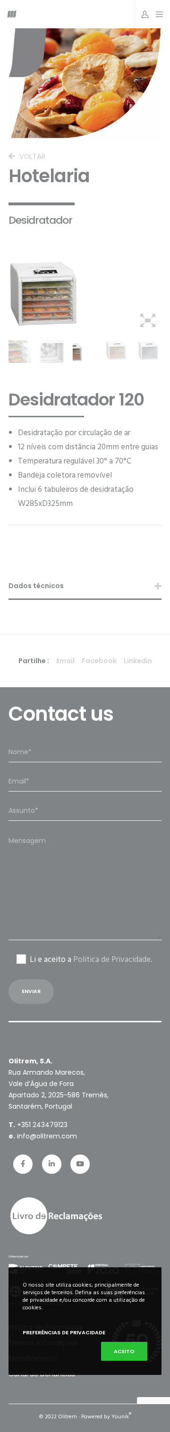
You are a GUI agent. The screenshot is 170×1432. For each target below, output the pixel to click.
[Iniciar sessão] (142, 14)
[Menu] (157, 14)
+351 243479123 (42, 1124)
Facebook (99, 660)
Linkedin (138, 660)
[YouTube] (80, 1164)
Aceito (124, 1351)
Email (65, 660)
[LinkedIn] (51, 1164)
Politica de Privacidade (112, 959)
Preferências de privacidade (64, 1332)
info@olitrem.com (47, 1136)
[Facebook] (23, 1164)
